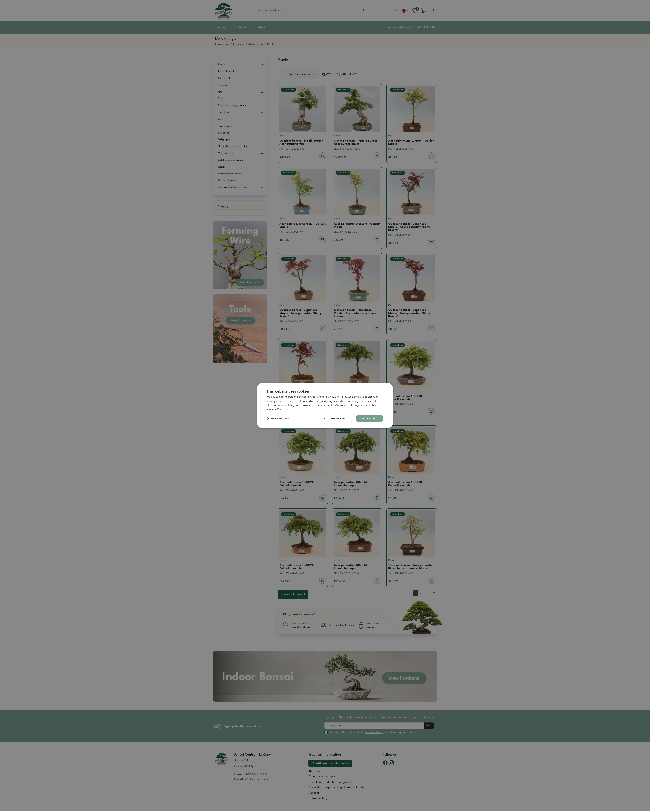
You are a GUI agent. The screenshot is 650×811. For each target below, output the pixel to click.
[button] (278, 418)
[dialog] (325, 405)
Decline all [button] (339, 418)
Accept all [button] (369, 418)
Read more (283, 409)
